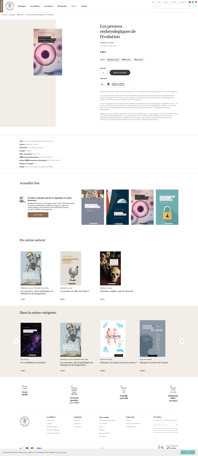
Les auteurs (48, 6)
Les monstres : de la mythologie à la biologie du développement (37, 292)
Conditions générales (53, 430)
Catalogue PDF (131, 427)
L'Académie (50, 420)
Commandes (103, 423)
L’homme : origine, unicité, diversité (116, 291)
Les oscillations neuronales (33, 362)
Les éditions (34, 6)
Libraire (166, 2)
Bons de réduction (105, 433)
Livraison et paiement (53, 433)
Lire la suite (38, 215)
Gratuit (74, 6)
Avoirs (101, 427)
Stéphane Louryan (107, 43)
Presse (128, 420)
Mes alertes (102, 436)
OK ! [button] (187, 452)
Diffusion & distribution (133, 423)
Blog (153, 2)
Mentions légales (52, 427)
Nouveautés (62, 6)
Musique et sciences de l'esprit (154, 362)
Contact (84, 6)
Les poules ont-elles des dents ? (74, 291)
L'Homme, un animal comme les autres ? (118, 362)
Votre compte (104, 417)
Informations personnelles (107, 420)
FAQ (159, 2)
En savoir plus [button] (61, 452)
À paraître (174, 2)
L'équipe (49, 423)
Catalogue (22, 6)
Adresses (102, 430)
